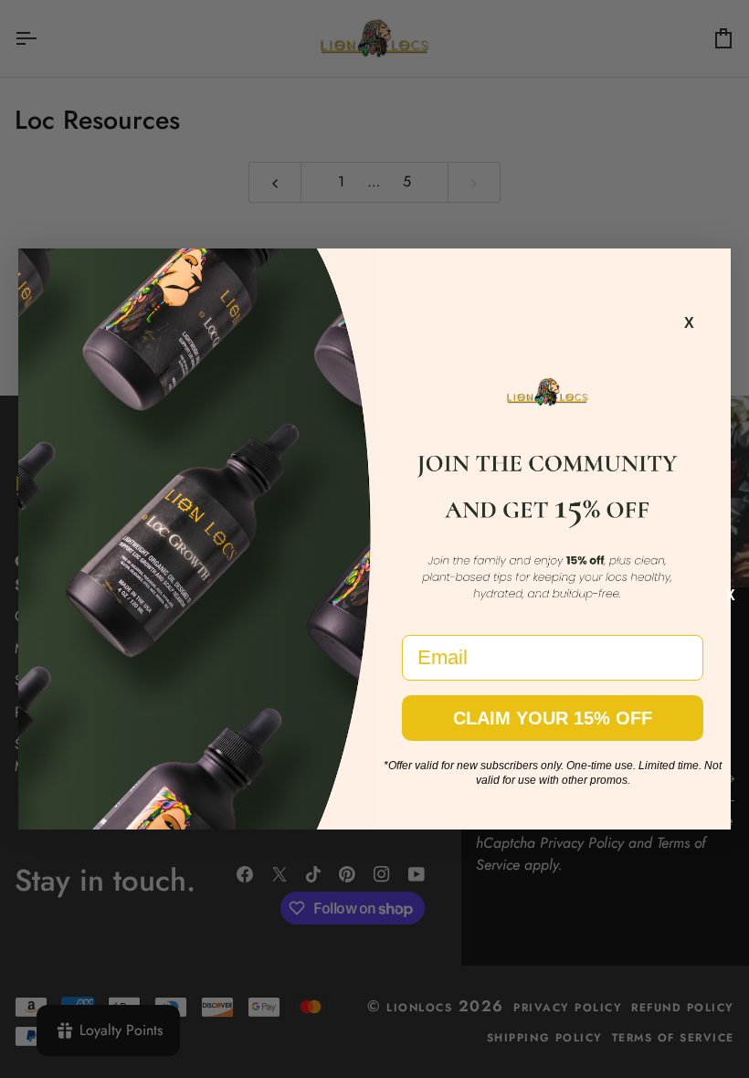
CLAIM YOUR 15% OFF (552, 718)
